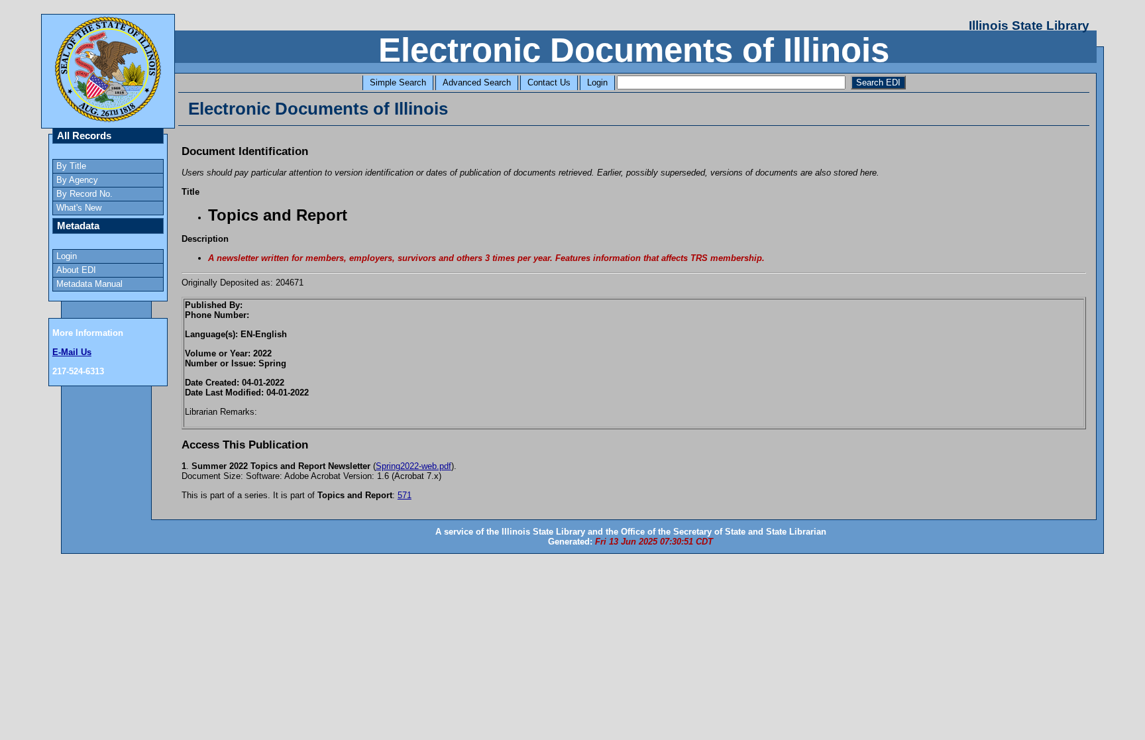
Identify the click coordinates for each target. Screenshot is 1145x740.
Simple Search (398, 82)
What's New (78, 208)
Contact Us (549, 82)
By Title (71, 166)
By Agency (77, 180)
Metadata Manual (89, 284)
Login (597, 82)
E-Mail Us (71, 352)
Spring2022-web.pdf (413, 466)
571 (404, 495)
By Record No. (84, 194)
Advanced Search (477, 82)
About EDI (76, 270)
